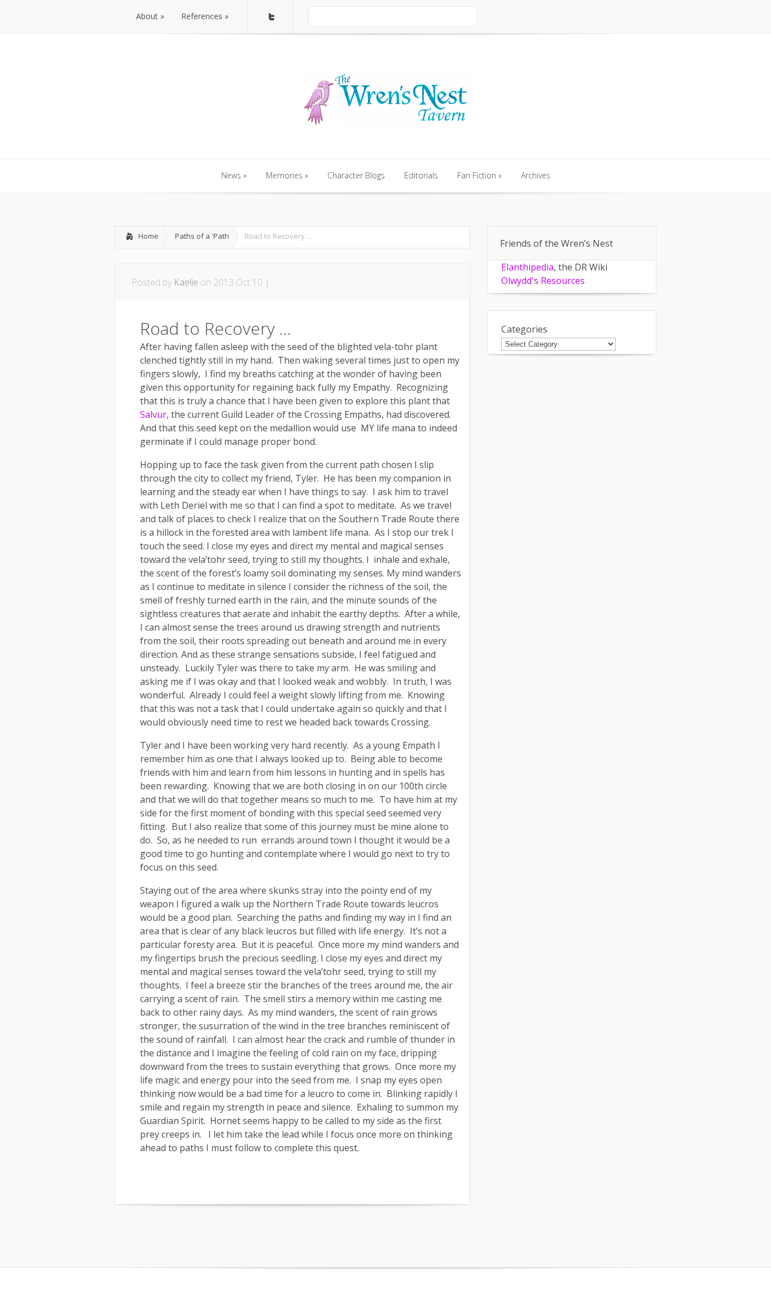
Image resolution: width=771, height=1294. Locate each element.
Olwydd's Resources (543, 280)
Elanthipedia (527, 267)
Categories (524, 329)
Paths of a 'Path (202, 236)
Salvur (153, 414)
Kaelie (186, 282)
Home (148, 236)
